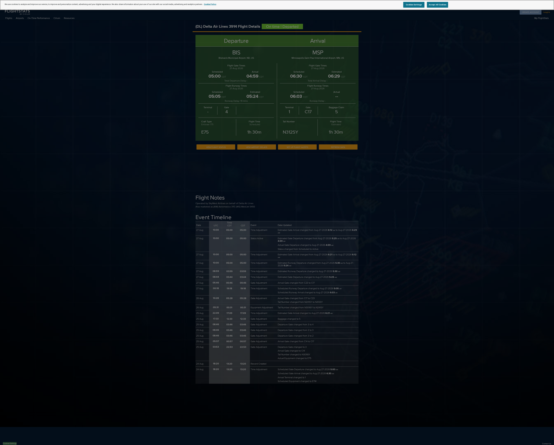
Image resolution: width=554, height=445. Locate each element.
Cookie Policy (210, 4)
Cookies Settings (414, 5)
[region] (277, 5)
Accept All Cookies (437, 5)
